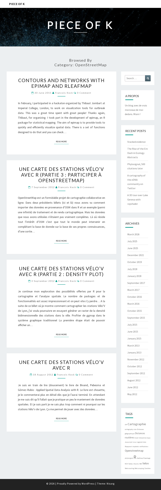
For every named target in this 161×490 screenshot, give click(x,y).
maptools (135, 446)
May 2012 (132, 394)
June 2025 (132, 248)
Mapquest (128, 446)
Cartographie (137, 424)
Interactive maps (144, 438)
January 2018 (134, 276)
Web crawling (129, 468)
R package (146, 458)
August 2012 (133, 380)
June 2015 (132, 331)
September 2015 (136, 317)
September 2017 (136, 282)
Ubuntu (136, 464)
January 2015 (134, 338)
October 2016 (134, 296)
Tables (130, 464)
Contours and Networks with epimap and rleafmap (61, 83)
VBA (140, 464)
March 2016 (133, 303)
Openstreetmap (134, 450)
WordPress (88, 483)
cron (135, 429)
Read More (62, 141)
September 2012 (136, 373)
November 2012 (135, 359)
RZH (126, 464)
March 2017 (133, 289)
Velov (145, 463)
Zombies (147, 468)
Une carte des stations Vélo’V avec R (61, 365)
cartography (129, 429)
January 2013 (134, 352)
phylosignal (129, 458)
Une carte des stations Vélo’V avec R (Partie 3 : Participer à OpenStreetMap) (61, 174)
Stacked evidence (136, 141)
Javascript (128, 442)
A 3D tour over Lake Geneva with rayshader (137, 199)
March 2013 (133, 345)
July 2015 (132, 324)
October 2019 (134, 262)
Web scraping (139, 468)
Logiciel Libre (141, 442)
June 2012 (132, 387)
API (126, 425)
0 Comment (84, 92)
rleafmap (140, 458)
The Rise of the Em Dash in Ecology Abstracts (137, 153)
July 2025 (132, 241)
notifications (143, 446)
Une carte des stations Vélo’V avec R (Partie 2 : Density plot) (61, 271)
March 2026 (133, 234)
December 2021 (135, 255)
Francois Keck (64, 92)
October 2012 (134, 366)
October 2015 (134, 310)
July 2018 (132, 269)
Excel (136, 438)
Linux (134, 442)
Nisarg (111, 483)
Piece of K (17, 4)
